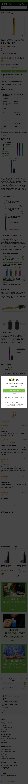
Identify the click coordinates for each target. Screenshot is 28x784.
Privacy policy (18, 405)
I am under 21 (14, 393)
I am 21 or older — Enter (14, 390)
